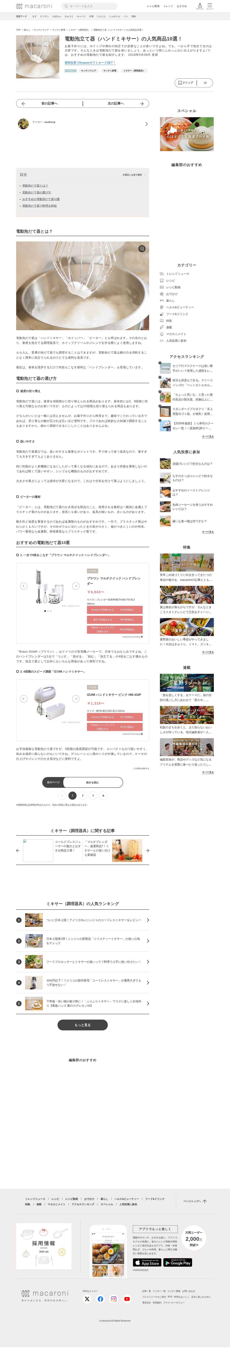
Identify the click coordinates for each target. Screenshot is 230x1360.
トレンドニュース (35, 1198)
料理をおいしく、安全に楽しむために (192, 1297)
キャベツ (81, 16)
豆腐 (91, 16)
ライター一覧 (159, 1291)
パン (126, 16)
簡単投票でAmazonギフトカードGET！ (90, 62)
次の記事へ (116, 103)
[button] (23, 586)
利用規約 (157, 1302)
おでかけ (89, 1198)
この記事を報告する (141, 768)
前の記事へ (50, 103)
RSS (170, 1296)
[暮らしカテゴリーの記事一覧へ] (71, 71)
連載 (39, 1204)
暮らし (104, 1198)
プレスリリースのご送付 (154, 1297)
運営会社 (146, 1302)
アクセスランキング (83, 1204)
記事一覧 (146, 1291)
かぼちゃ (56, 16)
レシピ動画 (153, 6)
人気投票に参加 (128, 1204)
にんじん (101, 16)
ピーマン (44, 16)
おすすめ (182, 6)
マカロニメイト (56, 1204)
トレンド (168, 6)
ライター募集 (173, 1291)
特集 (27, 1204)
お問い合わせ (188, 1291)
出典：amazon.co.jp (70, 606)
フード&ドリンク (155, 1198)
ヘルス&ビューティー (126, 1198)
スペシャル (107, 1204)
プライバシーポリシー (174, 1302)
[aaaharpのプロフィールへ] (82, 124)
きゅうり (69, 16)
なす (34, 16)
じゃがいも (114, 16)
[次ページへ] (103, 795)
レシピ (55, 1198)
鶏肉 (134, 16)
